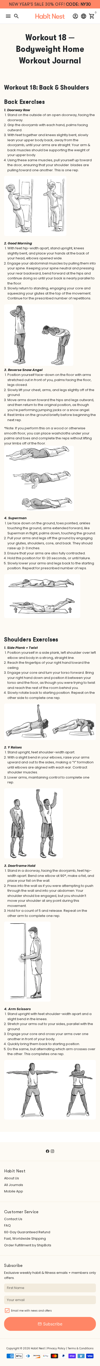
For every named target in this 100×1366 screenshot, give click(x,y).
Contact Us (13, 1219)
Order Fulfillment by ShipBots (27, 1245)
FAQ (7, 1225)
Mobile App (13, 1191)
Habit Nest (38, 1348)
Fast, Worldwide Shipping (25, 1238)
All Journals (13, 1184)
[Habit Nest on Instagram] (52, 1151)
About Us (11, 1178)
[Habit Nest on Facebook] (47, 1151)
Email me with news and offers (31, 1311)
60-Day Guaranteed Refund (27, 1232)
